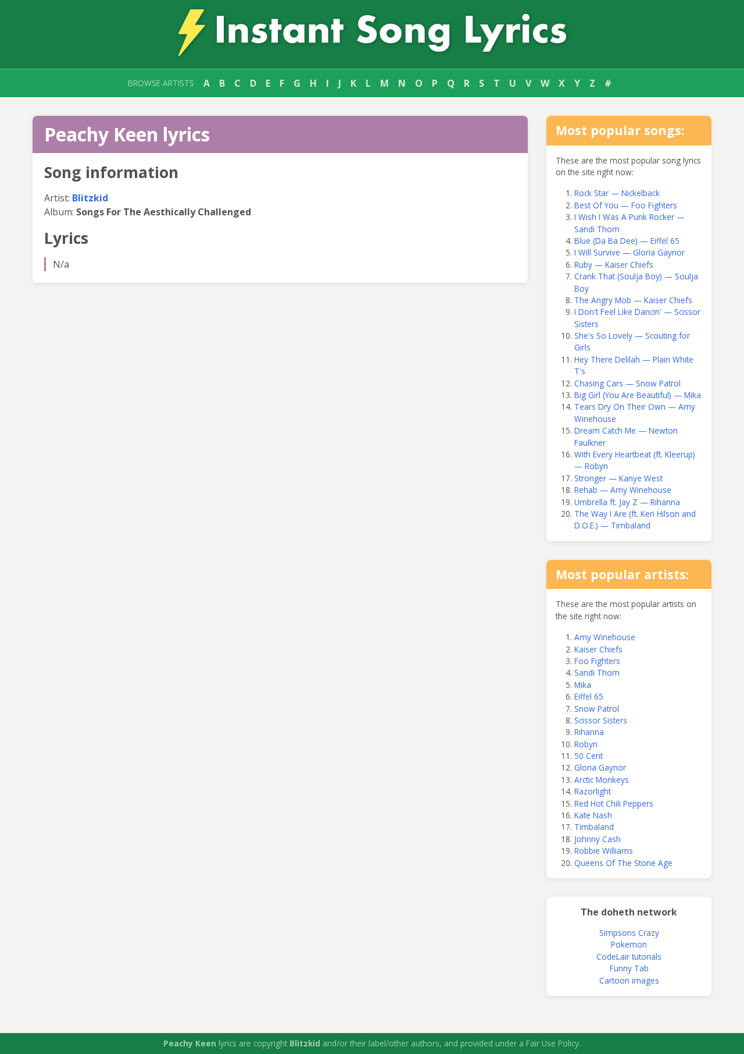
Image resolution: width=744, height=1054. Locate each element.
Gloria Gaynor (600, 767)
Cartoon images (629, 980)
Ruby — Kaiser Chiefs (613, 264)
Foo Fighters (597, 660)
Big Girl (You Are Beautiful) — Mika (637, 394)
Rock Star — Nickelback (617, 192)
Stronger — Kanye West (618, 478)
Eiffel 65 (588, 696)
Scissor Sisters (600, 720)
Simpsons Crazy (629, 932)
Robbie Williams (603, 850)
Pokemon (629, 944)
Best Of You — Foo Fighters (625, 205)
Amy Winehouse (604, 637)
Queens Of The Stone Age (623, 862)
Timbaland (594, 826)
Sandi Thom (597, 672)
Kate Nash (593, 815)
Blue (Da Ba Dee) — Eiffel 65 (626, 240)
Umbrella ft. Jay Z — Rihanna (627, 502)
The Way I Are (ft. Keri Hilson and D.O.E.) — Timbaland (635, 519)
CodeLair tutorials (628, 956)
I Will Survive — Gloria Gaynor (629, 252)
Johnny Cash (597, 838)
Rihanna (589, 731)
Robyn (586, 744)
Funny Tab (629, 968)
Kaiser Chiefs (598, 649)
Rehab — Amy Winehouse (622, 489)
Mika (582, 684)
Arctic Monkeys (601, 779)
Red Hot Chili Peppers (613, 803)
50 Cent (588, 755)
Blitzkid (90, 197)
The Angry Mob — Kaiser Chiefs (633, 300)
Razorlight (592, 791)
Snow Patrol (596, 708)
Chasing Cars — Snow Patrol (627, 383)
